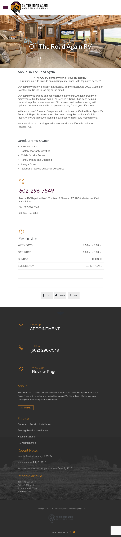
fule (83, 508)
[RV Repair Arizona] (29, 7)
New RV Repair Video (27, 456)
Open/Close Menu (5, 7)
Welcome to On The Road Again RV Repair (37, 468)
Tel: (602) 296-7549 (27, 481)
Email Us (28, 491)
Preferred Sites (25, 462)
